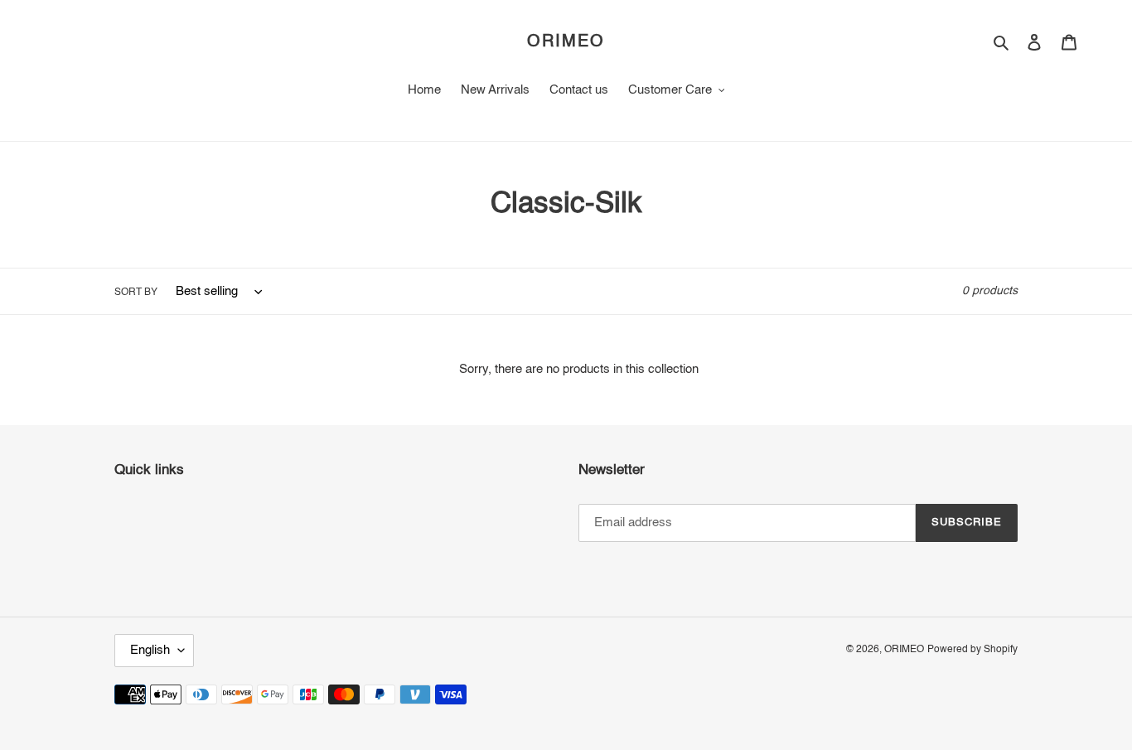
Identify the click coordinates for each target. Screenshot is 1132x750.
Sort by (135, 293)
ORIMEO (566, 42)
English (150, 650)
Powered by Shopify (972, 650)
